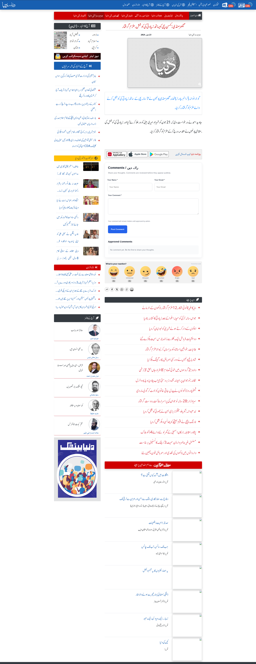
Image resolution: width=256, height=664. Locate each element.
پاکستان (179, 16)
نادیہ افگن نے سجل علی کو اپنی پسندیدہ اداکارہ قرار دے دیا (68, 241)
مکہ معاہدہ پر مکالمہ (76, 405)
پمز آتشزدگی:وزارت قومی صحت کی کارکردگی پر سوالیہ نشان (75, 78)
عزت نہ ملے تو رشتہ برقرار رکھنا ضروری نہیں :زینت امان (68, 190)
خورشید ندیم (94, 338)
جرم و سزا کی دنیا (95, 16)
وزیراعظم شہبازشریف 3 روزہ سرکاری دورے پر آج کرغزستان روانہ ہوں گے (75, 283)
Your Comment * (115, 195)
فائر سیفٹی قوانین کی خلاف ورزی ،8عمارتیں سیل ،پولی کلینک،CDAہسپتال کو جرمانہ (75, 143)
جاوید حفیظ (94, 413)
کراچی (94, 47)
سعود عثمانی (94, 395)
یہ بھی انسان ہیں (76, 349)
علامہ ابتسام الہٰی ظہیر (91, 433)
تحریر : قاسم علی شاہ (162, 553)
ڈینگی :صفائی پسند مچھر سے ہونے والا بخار (152, 594)
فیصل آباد (73, 35)
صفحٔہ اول (127, 4)
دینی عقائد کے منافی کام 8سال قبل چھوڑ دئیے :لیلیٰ (68, 258)
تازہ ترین (136, 4)
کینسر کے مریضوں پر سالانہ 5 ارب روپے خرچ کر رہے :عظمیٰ (76, 106)
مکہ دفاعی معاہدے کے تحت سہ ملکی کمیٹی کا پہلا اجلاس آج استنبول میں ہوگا (76, 275)
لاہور (94, 35)
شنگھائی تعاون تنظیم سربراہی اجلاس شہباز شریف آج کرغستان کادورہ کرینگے (76, 92)
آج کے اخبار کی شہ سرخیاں (75, 66)
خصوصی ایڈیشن (205, 4)
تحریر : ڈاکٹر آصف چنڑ (161, 601)
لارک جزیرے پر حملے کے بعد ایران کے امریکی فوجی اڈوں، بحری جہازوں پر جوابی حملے (77, 291)
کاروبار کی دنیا (79, 16)
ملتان (75, 47)
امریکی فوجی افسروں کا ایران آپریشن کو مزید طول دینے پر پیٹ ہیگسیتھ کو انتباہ (75, 307)
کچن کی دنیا (164, 642)
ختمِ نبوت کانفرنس (75, 424)
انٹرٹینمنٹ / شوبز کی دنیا (84, 158)
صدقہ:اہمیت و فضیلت (158, 523)
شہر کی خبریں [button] (176, 5)
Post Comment (117, 229)
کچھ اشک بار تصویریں (75, 386)
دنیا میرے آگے (142, 16)
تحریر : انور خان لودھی (160, 482)
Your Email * (159, 180)
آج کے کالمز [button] (161, 5)
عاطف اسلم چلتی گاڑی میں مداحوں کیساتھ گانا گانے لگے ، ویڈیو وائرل (68, 174)
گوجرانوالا (74, 41)
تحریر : (166, 649)
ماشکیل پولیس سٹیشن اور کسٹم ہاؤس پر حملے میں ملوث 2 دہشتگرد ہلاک (75, 299)
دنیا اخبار (194, 15)
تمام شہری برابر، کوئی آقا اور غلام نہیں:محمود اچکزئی (76, 132)
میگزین (216, 4)
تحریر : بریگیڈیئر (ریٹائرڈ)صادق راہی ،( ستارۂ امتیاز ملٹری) (149, 505)
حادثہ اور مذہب (77, 330)
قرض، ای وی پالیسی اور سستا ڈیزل (70, 368)
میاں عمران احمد (93, 376)
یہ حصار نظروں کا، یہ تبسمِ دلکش (155, 570)
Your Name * (112, 180)
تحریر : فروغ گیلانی (162, 625)
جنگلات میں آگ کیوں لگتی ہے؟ (154, 475)
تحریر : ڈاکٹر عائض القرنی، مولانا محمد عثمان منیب (153, 529)
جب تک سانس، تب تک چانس (154, 547)
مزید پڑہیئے (190, 299)
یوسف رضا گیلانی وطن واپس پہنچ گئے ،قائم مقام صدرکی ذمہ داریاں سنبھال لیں (75, 120)
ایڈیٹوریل (168, 16)
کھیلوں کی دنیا (112, 16)
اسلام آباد (92, 41)
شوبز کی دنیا (127, 16)
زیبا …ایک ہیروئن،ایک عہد (155, 618)
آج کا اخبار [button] (146, 5)
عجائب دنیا (156, 16)
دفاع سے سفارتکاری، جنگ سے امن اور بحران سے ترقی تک (143, 499)
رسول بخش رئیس (93, 357)
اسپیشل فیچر (192, 4)
